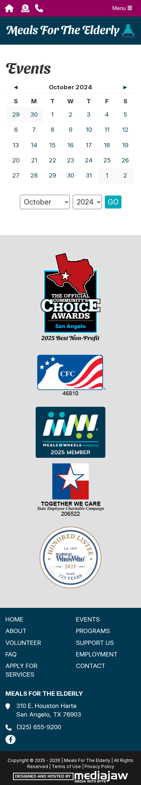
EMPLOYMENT (97, 654)
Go (113, 202)
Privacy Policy (99, 766)
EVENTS (88, 619)
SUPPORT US (95, 642)
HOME (14, 619)
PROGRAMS (93, 630)
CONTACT (90, 665)
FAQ (11, 654)
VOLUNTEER (23, 642)
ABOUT (15, 630)
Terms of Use (66, 766)
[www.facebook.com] (10, 739)
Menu (119, 8)
